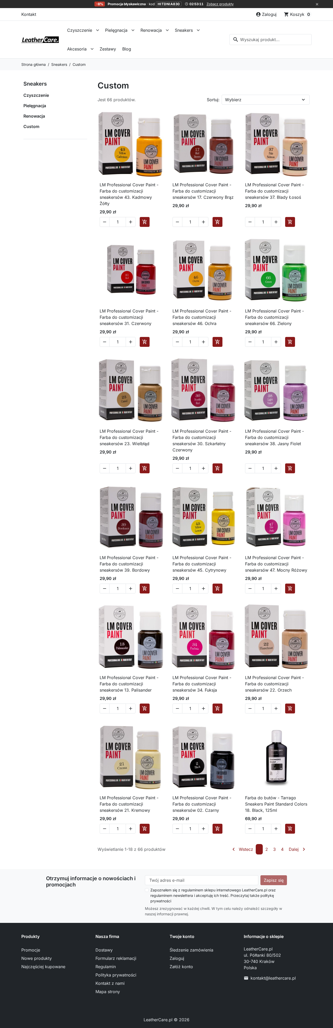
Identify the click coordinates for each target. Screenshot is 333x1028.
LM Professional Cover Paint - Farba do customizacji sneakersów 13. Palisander (129, 684)
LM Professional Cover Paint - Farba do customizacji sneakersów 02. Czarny (201, 804)
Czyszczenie (79, 30)
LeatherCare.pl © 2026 (166, 1019)
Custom (31, 126)
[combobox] (270, 39)
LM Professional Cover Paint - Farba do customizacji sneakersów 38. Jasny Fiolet (274, 437)
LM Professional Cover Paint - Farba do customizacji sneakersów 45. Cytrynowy (201, 564)
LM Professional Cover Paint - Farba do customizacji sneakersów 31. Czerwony (129, 317)
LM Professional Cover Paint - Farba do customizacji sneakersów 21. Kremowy (129, 804)
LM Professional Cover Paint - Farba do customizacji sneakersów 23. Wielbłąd (129, 437)
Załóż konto (181, 966)
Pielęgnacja (116, 30)
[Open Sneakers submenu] (198, 30)
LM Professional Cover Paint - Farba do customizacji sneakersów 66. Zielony (274, 317)
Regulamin (105, 966)
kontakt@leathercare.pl (273, 978)
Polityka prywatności (115, 975)
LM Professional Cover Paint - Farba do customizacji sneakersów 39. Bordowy (129, 564)
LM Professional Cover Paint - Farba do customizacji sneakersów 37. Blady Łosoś (274, 191)
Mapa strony (107, 991)
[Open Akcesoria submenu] (92, 49)
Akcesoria (77, 49)
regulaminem (192, 890)
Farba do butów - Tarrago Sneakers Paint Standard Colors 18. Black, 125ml (276, 804)
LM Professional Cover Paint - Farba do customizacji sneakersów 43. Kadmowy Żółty (129, 194)
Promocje (30, 950)
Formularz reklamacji (115, 958)
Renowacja (151, 30)
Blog (126, 49)
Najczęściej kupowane (43, 966)
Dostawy (104, 950)
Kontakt (28, 14)
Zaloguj (177, 958)
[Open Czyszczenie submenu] (97, 30)
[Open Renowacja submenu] (167, 30)
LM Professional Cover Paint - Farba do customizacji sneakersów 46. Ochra (201, 317)
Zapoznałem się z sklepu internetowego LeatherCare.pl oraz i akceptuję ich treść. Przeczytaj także (213, 895)
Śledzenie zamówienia (191, 950)
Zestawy (108, 49)
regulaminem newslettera (171, 895)
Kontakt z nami (110, 983)
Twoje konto (182, 936)
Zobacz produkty (220, 4)
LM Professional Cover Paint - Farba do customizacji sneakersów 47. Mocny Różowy (276, 564)
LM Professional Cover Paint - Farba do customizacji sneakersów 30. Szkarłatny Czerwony (201, 440)
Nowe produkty (36, 958)
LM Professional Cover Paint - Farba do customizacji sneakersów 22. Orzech (274, 684)
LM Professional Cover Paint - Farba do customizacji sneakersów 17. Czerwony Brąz (203, 191)
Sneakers (184, 30)
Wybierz (233, 99)
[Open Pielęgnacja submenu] (133, 30)
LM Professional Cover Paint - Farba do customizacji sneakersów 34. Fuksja (201, 684)
